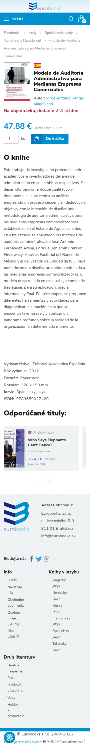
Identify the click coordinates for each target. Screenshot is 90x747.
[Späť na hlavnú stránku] (45, 6)
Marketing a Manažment (23, 40)
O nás (12, 580)
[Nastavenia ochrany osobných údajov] (9, 737)
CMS (58, 742)
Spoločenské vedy (59, 32)
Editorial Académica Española (59, 364)
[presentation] (41, 480)
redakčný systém (30, 742)
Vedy (33, 32)
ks (23, 138)
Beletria (13, 665)
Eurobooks (13, 32)
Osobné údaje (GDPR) (14, 618)
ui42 (82, 742)
